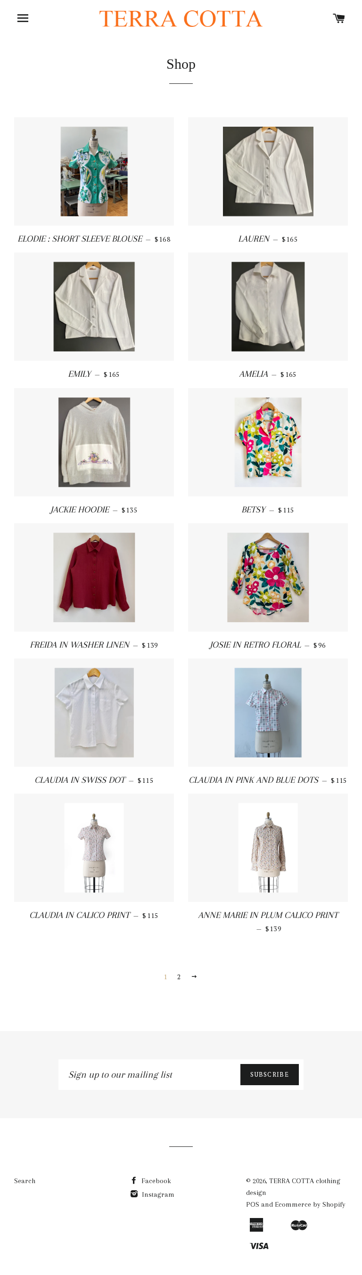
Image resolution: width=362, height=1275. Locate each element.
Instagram (157, 1194)
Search (24, 1181)
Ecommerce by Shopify (310, 1204)
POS (252, 1204)
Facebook (155, 1181)
